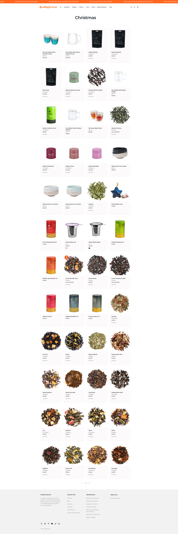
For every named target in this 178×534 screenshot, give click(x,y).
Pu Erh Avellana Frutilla (118, 278)
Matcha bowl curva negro (119, 166)
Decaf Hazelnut (47, 392)
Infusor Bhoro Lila (71, 242)
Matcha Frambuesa (48, 166)
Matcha (81, 7)
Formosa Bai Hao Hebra (95, 90)
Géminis (68, 430)
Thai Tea (45, 354)
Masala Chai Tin (47, 316)
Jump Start (92, 392)
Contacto (69, 507)
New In (93, 7)
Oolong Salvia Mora (117, 392)
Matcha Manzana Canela (73, 90)
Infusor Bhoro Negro (94, 242)
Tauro (90, 430)
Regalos (74, 7)
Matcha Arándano (94, 166)
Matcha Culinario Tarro (49, 128)
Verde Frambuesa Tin (118, 242)
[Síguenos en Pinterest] (48, 524)
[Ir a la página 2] (89, 483)
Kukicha (91, 204)
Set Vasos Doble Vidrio (95, 128)
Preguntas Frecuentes (92, 498)
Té (60, 7)
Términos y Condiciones (93, 514)
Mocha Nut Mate (70, 392)
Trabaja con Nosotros (92, 501)
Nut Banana (92, 468)
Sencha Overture (116, 128)
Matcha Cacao (70, 166)
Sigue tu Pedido (90, 517)
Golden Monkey (93, 52)
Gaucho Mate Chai (117, 354)
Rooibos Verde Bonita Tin (50, 278)
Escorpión (114, 468)
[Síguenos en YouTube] (52, 524)
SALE (110, 7)
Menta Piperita (93, 354)
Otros (87, 7)
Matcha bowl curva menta (73, 204)
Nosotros (69, 504)
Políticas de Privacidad (73, 512)
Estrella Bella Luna (117, 204)
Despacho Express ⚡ (102, 7)
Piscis (113, 430)
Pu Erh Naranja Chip (72, 278)
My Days (114, 316)
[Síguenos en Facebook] (41, 524)
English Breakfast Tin (72, 316)
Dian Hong (46, 90)
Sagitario (45, 468)
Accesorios (66, 7)
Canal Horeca (71, 509)
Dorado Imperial (116, 52)
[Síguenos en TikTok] (56, 524)
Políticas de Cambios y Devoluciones (92, 510)
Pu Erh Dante (92, 278)
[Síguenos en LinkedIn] (59, 524)
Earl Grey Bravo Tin (94, 316)
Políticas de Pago (91, 507)
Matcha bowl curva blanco (50, 204)
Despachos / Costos (91, 504)
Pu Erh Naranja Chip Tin (50, 242)
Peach (67, 354)
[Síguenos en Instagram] (45, 524)
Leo (44, 430)
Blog (68, 501)
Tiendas (69, 498)
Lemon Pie (69, 468)
